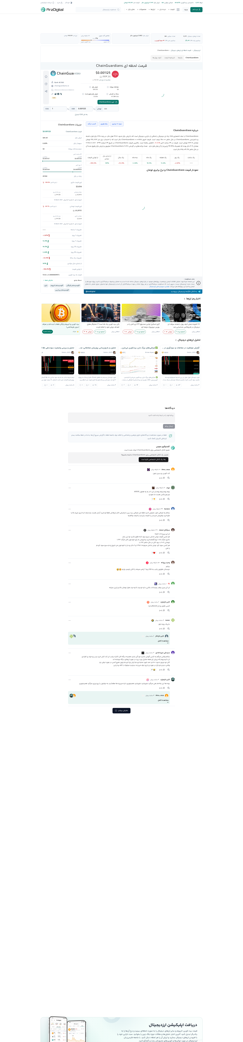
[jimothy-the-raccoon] (143, 636)
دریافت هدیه (47, 331)
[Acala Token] (147, 680)
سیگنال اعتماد (164, 530)
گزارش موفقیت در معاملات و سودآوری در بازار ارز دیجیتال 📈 (180, 348)
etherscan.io (57, 90)
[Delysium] (143, 653)
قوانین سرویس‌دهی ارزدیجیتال (159, 286)
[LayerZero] (145, 530)
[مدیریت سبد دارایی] (46, 84)
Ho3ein (167, 509)
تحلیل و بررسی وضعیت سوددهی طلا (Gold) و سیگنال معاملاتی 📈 (55, 348)
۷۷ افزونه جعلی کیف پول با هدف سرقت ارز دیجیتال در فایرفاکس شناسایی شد (184, 326)
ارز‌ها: (200, 3)
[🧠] (173, 583)
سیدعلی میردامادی (163, 652)
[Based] (148, 602)
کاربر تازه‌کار (159, 636)
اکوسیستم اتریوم (57, 285)
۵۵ (166, 36)
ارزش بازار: (156, 3)
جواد (168, 488)
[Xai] (147, 563)
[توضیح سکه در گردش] (107, 94)
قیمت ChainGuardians (74, 131)
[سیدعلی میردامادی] (173, 653)
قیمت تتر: (136, 3)
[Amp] (150, 509)
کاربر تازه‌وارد (165, 602)
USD (73, 109)
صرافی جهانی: (168, 3)
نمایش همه (48, 280)
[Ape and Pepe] (153, 488)
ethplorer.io (71, 90)
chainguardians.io (61, 86)
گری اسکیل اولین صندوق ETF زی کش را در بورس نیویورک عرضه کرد (143, 326)
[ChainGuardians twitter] (61, 94)
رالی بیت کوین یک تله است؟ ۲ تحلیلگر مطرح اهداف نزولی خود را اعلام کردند (103, 326)
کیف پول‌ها (157, 57)
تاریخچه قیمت (169, 57)
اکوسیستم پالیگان (73, 285)
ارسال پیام (169, 426)
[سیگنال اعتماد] (173, 530)
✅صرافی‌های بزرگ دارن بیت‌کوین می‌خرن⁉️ (139, 348)
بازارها (180, 57)
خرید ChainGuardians (106, 102)
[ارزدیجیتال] (52, 9)
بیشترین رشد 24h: (195, 41)
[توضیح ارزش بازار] (90, 87)
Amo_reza (166, 469)
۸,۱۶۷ (185, 36)
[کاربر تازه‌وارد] (173, 602)
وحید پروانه (165, 562)
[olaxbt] (143, 695)
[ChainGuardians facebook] (58, 94)
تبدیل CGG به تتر (81, 114)
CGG (47, 109)
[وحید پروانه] (173, 562)
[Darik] (152, 620)
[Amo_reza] (173, 469)
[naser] (173, 620)
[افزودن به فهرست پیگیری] (46, 76)
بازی (45, 285)
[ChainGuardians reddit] (55, 94)
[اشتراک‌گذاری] (46, 91)
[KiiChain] (156, 584)
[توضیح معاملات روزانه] (108, 87)
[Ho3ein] (173, 509)
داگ (186, 40)
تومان (99, 109)
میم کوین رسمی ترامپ (155, 40)
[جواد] (173, 488)
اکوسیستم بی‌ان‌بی (62, 290)
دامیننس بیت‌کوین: (187, 3)
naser (167, 620)
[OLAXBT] (148, 469)
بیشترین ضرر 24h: (170, 41)
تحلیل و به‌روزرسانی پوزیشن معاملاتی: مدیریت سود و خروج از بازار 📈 (97, 348)
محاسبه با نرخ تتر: (104, 80)
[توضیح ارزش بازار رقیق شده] (83, 94)
